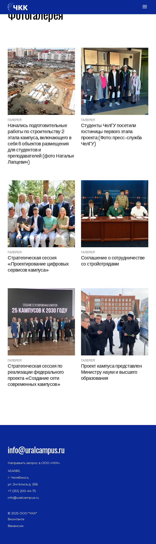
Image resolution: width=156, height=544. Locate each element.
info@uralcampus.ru (36, 450)
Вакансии (15, 526)
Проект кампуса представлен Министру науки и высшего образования (111, 372)
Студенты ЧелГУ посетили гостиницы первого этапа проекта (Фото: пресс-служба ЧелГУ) (111, 134)
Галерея (15, 120)
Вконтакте (16, 519)
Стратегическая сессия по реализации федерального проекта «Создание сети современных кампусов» (36, 375)
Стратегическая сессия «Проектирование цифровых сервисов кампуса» (38, 264)
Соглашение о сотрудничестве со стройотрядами (113, 261)
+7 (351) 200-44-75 (22, 491)
